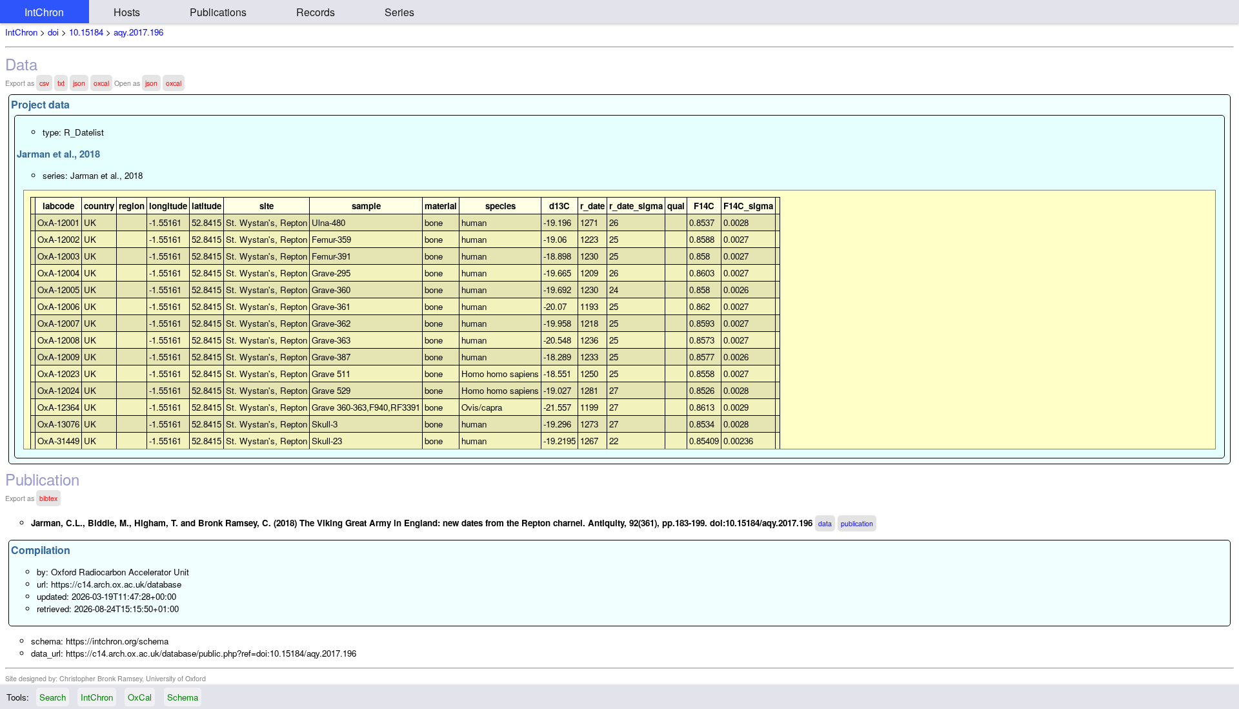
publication (857, 523)
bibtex (48, 498)
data (825, 523)
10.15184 (86, 32)
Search (52, 697)
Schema (182, 697)
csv (44, 83)
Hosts (127, 12)
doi (53, 32)
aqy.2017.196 (138, 32)
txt (61, 83)
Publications (218, 12)
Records (315, 12)
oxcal (101, 83)
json (79, 83)
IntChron (44, 12)
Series (399, 12)
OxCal (140, 697)
